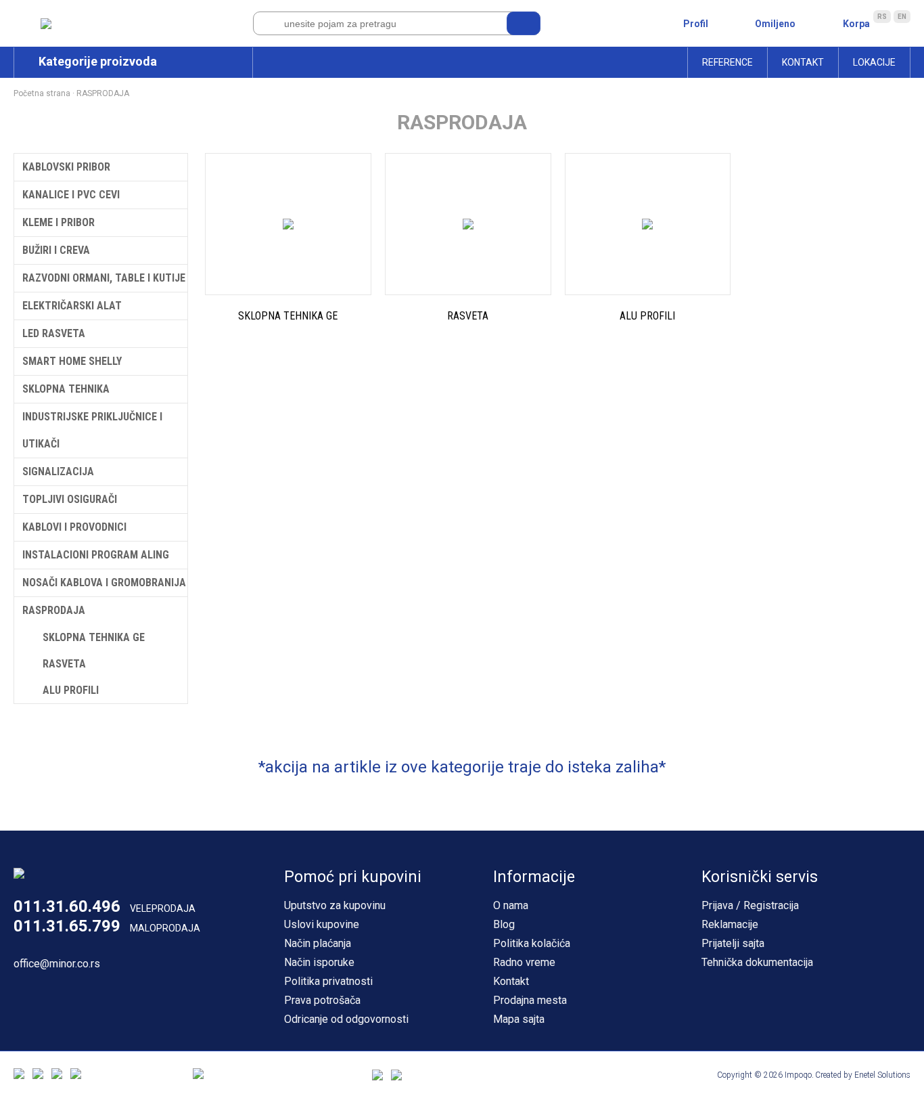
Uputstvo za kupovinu (335, 905)
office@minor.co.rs (57, 963)
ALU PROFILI (71, 690)
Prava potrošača (322, 1000)
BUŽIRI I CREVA (56, 250)
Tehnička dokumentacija (757, 962)
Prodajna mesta (530, 1000)
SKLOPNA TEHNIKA (66, 388)
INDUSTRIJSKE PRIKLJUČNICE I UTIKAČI (92, 430)
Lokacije (874, 62)
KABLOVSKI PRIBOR (66, 166)
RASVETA (64, 663)
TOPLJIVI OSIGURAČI (69, 499)
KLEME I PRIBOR (58, 222)
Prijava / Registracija (750, 905)
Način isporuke (319, 962)
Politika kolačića (531, 943)
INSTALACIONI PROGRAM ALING (95, 554)
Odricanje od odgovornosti (346, 1019)
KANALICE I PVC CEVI (71, 194)
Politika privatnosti (328, 981)
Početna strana (42, 93)
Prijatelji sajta (732, 943)
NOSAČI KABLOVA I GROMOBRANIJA (104, 582)
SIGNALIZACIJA (58, 471)
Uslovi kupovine (321, 924)
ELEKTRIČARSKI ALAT (72, 305)
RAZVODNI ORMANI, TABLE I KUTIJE (103, 277)
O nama (510, 905)
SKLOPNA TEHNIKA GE (94, 637)
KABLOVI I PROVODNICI (74, 527)
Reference (727, 62)
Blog (504, 924)
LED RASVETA (53, 333)
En (902, 16)
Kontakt (803, 62)
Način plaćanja (317, 943)
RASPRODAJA (102, 93)
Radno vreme (524, 962)
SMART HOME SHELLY (72, 361)
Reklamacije (729, 924)
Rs (882, 16)
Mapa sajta (519, 1019)
